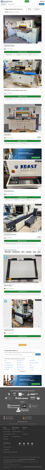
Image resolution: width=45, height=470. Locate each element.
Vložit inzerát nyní (36, 157)
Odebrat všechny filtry (14, 12)
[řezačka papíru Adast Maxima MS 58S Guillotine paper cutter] (22, 74)
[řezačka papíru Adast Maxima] (22, 118)
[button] (43, 1)
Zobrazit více (23, 371)
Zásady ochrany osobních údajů (29, 466)
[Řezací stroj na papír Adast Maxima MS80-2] (22, 29)
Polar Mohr (28, 252)
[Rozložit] (22, 58)
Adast (5, 360)
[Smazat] (38, 4)
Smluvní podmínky (38, 466)
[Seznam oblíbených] (40, 1)
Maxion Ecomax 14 (21, 367)
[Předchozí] (4, 29)
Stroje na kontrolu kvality (13, 423)
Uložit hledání (23, 345)
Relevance (37, 9)
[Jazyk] (42, 1)
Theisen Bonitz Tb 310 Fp (31, 423)
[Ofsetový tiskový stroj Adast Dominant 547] (22, 175)
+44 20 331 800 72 (9, 417)
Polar (34, 252)
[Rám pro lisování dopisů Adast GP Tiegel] (22, 269)
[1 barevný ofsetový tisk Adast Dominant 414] (22, 313)
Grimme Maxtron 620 (8, 367)
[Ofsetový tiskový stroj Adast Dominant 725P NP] (22, 218)
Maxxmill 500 (32, 360)
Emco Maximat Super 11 (9, 365)
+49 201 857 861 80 (9, 418)
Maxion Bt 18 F (20, 365)
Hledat (42, 4)
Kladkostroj (6, 369)
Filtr (30, 9)
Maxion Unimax (20, 369)
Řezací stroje (8, 252)
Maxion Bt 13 (19, 362)
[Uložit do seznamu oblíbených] (40, 45)
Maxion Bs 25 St (20, 360)
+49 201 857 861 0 (28, 417)
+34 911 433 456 (28, 418)
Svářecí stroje (22, 423)
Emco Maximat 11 (8, 362)
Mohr (23, 252)
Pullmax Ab (31, 367)
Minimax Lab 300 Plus (33, 362)
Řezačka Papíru (16, 252)
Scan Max (31, 369)
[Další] (40, 29)
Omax (30, 365)
